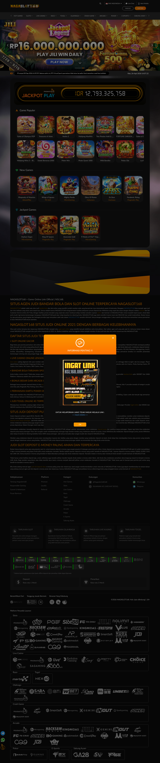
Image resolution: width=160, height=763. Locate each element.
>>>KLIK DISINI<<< (80, 415)
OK (80, 424)
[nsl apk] (80, 382)
